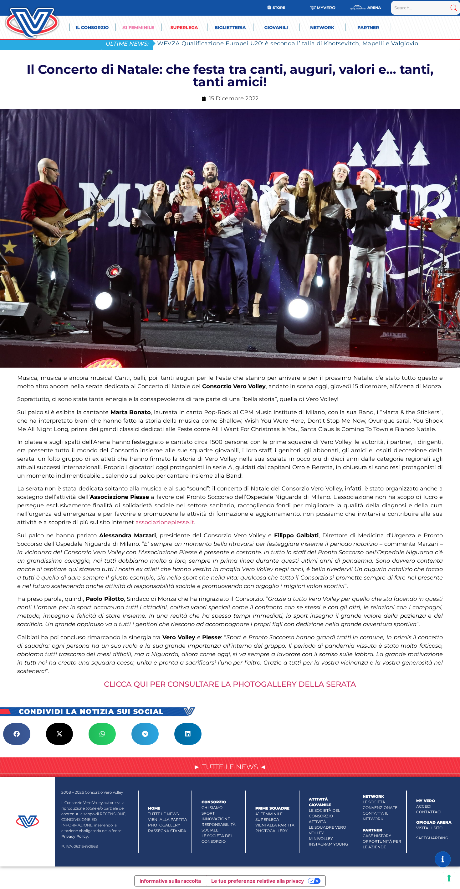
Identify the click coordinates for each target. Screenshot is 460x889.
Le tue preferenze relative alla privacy (257, 881)
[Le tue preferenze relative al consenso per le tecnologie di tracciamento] (449, 878)
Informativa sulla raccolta (170, 881)
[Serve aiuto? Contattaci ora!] (443, 859)
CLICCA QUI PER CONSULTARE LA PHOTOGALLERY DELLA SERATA (230, 684)
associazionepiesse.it (164, 522)
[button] (16, 734)
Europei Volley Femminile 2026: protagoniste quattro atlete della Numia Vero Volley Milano (292, 43)
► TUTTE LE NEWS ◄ (230, 767)
